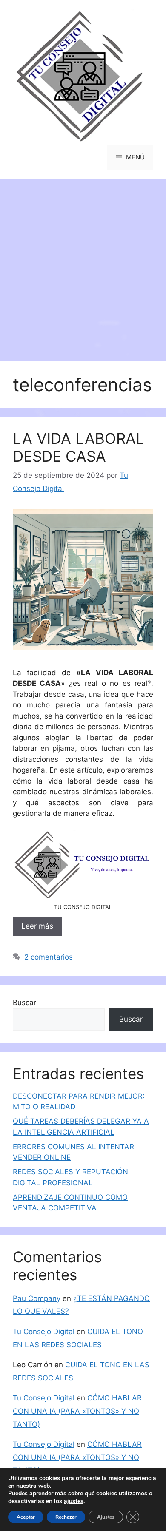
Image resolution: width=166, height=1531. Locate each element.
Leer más (37, 926)
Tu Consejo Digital (43, 1331)
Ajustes (105, 1517)
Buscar (24, 1002)
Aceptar (26, 1517)
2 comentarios (48, 957)
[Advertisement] (83, 266)
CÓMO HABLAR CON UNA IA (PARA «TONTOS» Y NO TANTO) (77, 1411)
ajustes (73, 1501)
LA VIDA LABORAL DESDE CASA (78, 447)
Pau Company (36, 1298)
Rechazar (66, 1517)
